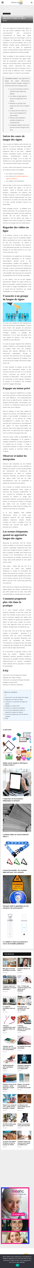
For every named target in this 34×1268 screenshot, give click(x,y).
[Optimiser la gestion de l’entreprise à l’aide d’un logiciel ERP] (24, 1059)
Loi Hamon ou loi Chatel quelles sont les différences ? (23, 1106)
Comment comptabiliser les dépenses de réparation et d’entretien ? (24, 1028)
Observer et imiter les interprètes (13, 684)
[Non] (32, 1261)
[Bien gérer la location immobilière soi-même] (10, 962)
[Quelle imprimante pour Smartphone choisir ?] (10, 1059)
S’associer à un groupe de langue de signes (16, 680)
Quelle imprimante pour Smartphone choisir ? (8, 1067)
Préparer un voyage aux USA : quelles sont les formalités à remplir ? (10, 1106)
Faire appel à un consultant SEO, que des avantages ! (23, 1008)
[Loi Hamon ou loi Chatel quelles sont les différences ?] (24, 1098)
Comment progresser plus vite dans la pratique (16, 715)
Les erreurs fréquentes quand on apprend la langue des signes (15, 711)
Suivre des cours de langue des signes (15, 675)
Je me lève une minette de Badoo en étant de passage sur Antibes (9, 1143)
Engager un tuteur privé (10, 682)
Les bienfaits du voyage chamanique (24, 1047)
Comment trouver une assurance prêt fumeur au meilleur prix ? (23, 1143)
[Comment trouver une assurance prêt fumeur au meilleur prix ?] (24, 1135)
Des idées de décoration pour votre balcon (9, 1124)
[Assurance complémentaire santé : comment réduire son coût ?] (10, 1019)
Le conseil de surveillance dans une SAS (9, 1008)
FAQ (6, 718)
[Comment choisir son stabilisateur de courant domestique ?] (10, 979)
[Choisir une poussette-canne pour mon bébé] (24, 1117)
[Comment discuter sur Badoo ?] (24, 962)
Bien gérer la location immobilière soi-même (9, 969)
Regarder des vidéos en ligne (12, 677)
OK (17, 1265)
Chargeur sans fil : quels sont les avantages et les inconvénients (9, 1048)
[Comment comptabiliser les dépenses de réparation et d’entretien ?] (24, 1019)
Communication (6, 13)
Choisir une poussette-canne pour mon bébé (23, 1124)
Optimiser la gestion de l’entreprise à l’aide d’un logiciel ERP (24, 1067)
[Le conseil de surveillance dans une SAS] (10, 1000)
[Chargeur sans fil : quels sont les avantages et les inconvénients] (10, 1040)
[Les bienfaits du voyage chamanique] (24, 1040)
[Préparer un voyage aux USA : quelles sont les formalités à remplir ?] (10, 1098)
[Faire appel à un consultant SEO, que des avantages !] (24, 1000)
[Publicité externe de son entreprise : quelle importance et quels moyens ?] (10, 1078)
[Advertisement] (17, 1168)
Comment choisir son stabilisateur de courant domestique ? (9, 987)
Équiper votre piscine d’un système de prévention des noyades (24, 1086)
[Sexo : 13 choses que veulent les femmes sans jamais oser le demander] (24, 979)
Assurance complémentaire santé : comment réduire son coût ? (9, 1028)
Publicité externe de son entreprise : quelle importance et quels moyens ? (9, 1087)
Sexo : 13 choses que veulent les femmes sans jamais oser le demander (24, 988)
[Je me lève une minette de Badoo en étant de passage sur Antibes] (10, 1135)
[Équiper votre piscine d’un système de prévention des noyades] (24, 1078)
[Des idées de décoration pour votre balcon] (10, 1117)
